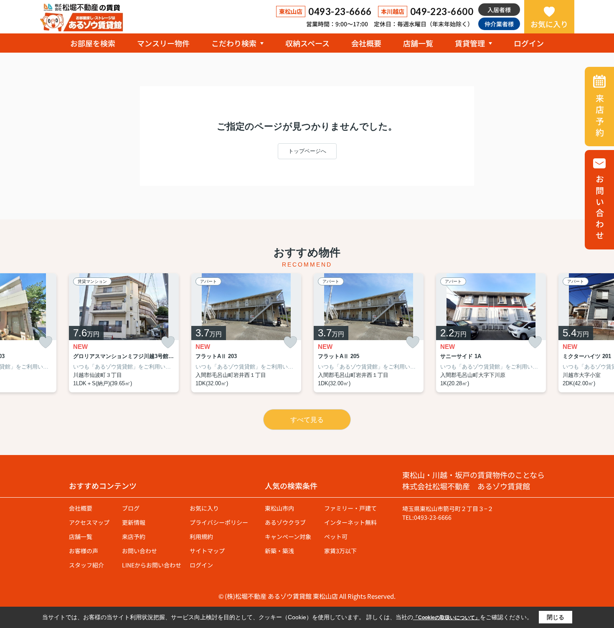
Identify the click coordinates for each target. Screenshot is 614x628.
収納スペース (307, 43)
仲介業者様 (499, 24)
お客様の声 (83, 551)
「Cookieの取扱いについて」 (446, 617)
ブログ (131, 508)
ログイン (529, 43)
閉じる (555, 617)
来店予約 (133, 536)
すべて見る (307, 419)
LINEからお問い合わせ (151, 565)
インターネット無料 (350, 522)
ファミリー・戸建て (350, 508)
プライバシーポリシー (219, 522)
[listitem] (124, 333)
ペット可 (336, 536)
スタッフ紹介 (86, 565)
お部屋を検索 (92, 43)
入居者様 (499, 9)
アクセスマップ (89, 522)
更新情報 (133, 522)
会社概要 (366, 43)
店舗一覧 (418, 43)
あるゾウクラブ (285, 522)
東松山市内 (279, 508)
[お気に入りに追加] (45, 342)
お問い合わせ (139, 551)
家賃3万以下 (340, 551)
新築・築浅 (279, 551)
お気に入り (549, 23)
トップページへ (307, 151)
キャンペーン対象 (288, 536)
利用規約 (201, 536)
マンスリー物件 (163, 43)
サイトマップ (207, 551)
